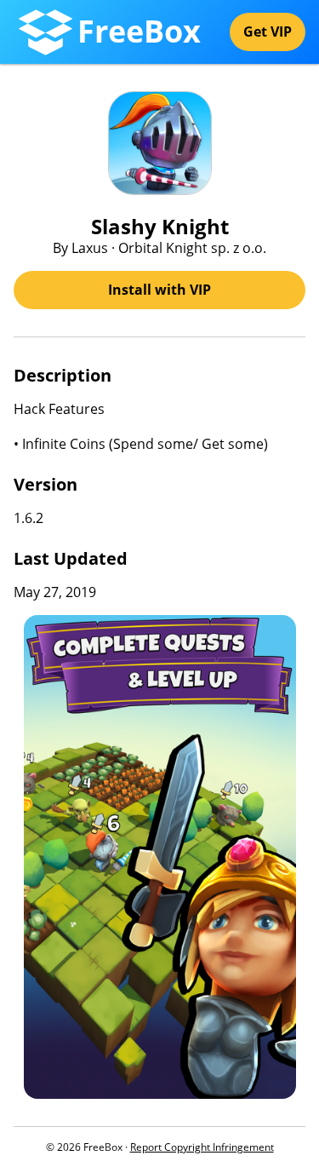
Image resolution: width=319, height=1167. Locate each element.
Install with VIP (159, 289)
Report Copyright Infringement (202, 1147)
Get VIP (267, 31)
